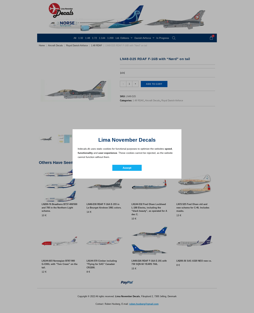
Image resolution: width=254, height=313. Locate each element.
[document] (127, 156)
